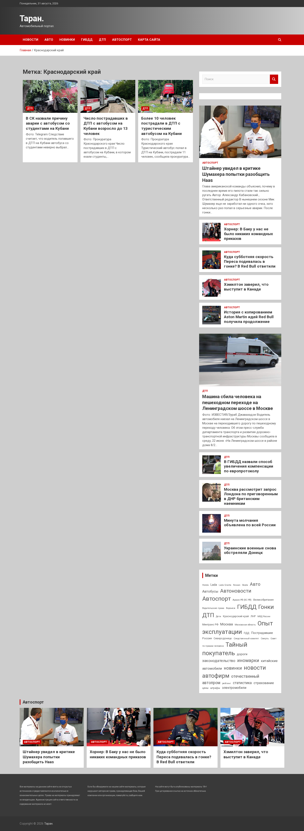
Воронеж (230, 608)
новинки (233, 668)
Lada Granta (225, 585)
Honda (205, 585)
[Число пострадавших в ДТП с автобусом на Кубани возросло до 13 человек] (107, 96)
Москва (226, 624)
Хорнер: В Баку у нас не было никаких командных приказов (248, 234)
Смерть (265, 638)
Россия (207, 638)
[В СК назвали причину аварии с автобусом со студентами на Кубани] (50, 96)
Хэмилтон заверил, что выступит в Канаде (246, 287)
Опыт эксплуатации (237, 627)
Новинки (67, 40)
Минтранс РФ (210, 624)
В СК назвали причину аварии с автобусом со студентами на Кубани (48, 123)
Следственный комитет (246, 638)
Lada (214, 585)
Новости (30, 40)
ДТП (102, 40)
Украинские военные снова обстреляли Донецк (250, 550)
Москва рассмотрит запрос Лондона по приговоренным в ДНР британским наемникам (251, 496)
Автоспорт (122, 40)
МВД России (263, 616)
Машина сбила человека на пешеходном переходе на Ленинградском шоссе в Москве (237, 402)
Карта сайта (149, 40)
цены (205, 688)
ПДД (246, 633)
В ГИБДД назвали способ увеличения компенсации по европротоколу (248, 466)
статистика (242, 683)
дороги (242, 654)
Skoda (245, 585)
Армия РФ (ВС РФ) (242, 600)
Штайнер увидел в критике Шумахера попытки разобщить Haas (236, 174)
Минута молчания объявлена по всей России (250, 522)
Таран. (32, 18)
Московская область (245, 624)
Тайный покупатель (224, 649)
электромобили (234, 688)
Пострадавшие (262, 633)
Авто (48, 40)
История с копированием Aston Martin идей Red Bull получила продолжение (249, 317)
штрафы (215, 688)
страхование (264, 683)
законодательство (218, 660)
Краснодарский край (236, 616)
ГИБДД (87, 40)
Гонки (266, 607)
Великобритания (263, 599)
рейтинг (226, 683)
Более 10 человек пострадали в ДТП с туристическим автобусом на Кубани (161, 126)
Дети (218, 616)
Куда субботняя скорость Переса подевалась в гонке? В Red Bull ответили (249, 261)
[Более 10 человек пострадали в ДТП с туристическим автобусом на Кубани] (165, 96)
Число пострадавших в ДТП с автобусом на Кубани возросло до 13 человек (106, 126)
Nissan (236, 585)
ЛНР (253, 616)
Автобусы (210, 591)
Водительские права (213, 608)
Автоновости (235, 591)
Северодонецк (223, 638)
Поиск (274, 79)
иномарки (248, 660)
